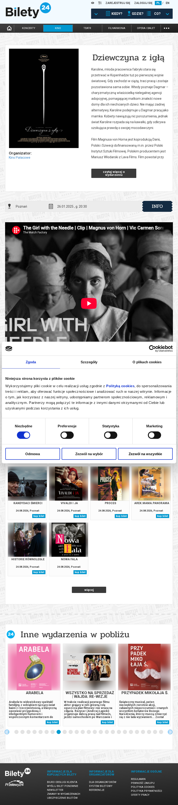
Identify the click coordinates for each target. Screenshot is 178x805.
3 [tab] (28, 732)
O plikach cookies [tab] (147, 362)
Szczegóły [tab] (89, 362)
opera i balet (146, 28)
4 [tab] (34, 732)
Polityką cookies (120, 386)
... (166, 28)
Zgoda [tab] (31, 362)
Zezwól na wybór (89, 454)
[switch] (67, 435)
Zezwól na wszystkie (145, 454)
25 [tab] (161, 732)
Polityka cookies (143, 787)
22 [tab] (143, 732)
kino (58, 28)
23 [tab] (149, 732)
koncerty (28, 28)
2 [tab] (22, 732)
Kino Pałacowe (19, 157)
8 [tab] (59, 732)
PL (158, 3)
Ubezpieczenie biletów (62, 797)
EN (167, 3)
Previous (7, 731)
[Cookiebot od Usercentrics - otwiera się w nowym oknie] (152, 348)
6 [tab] (46, 732)
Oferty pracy (140, 794)
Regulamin (138, 779)
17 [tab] (113, 732)
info (157, 206)
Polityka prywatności (146, 790)
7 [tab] (53, 732)
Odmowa (32, 454)
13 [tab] (89, 732)
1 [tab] (16, 732)
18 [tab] (119, 732)
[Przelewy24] (14, 787)
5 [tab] (40, 732)
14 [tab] (95, 732)
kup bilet (38, 516)
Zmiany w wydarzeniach (63, 793)
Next (170, 731)
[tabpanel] (34, 685)
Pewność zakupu (143, 783)
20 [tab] (131, 732)
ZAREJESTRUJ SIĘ (117, 3)
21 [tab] (137, 732)
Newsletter (55, 790)
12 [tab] (83, 732)
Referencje (96, 790)
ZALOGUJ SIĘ (143, 3)
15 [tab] (101, 732)
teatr (87, 28)
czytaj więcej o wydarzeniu (114, 173)
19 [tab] (125, 732)
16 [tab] (107, 732)
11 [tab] (77, 732)
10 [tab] (71, 732)
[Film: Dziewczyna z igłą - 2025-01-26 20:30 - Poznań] (43, 98)
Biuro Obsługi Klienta (62, 782)
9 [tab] (65, 732)
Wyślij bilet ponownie (62, 786)
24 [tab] (155, 732)
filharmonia (116, 28)
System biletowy (100, 786)
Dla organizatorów (102, 782)
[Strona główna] (28, 17)
